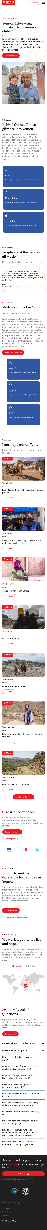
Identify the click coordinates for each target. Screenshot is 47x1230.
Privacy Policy (23, 1178)
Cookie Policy (6, 1212)
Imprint (4, 1216)
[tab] (17, 966)
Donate (35, 2)
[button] (43, 2)
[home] (8, 2)
